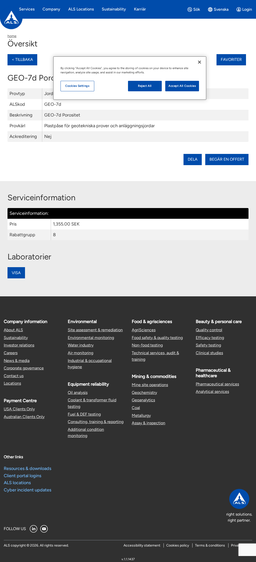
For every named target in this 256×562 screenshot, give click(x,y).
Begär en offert (227, 159)
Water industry (81, 345)
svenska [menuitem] (221, 9)
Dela (193, 159)
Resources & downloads (27, 468)
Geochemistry (144, 392)
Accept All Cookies (182, 86)
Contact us (14, 375)
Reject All (145, 86)
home (12, 36)
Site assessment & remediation (95, 330)
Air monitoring (80, 352)
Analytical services (212, 391)
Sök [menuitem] (196, 9)
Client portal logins (22, 475)
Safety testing (208, 345)
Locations (12, 383)
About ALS (13, 330)
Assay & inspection (148, 423)
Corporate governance (24, 368)
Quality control (209, 330)
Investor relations (19, 345)
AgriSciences (144, 330)
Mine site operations (150, 384)
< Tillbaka (22, 59)
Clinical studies (209, 352)
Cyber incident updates (27, 490)
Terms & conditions (210, 545)
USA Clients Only (19, 409)
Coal (136, 407)
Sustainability (16, 337)
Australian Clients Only (24, 416)
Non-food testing (147, 345)
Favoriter (231, 59)
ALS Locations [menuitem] (81, 9)
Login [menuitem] (247, 9)
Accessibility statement (142, 545)
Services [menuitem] (26, 9)
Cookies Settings (77, 86)
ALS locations (17, 482)
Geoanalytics (143, 400)
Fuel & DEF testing (84, 414)
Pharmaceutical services (217, 384)
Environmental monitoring (91, 337)
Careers (11, 352)
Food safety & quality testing (157, 337)
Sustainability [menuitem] (114, 9)
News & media (17, 360)
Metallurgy (141, 415)
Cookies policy (177, 545)
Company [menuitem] (51, 9)
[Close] (199, 62)
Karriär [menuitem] (140, 9)
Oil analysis (78, 392)
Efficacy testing (210, 337)
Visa (16, 272)
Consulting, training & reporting (96, 421)
